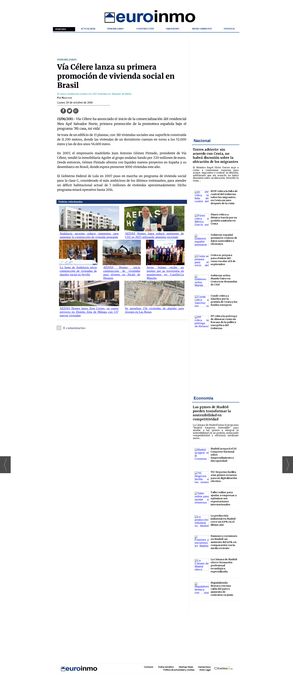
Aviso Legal (205, 669)
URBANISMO (172, 28)
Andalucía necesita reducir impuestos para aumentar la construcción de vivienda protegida (89, 235)
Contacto (148, 666)
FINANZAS (229, 28)
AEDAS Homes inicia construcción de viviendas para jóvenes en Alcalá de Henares (121, 273)
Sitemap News (186, 666)
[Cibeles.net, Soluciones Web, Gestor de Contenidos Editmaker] (223, 668)
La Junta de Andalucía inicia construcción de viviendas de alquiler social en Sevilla (78, 271)
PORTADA (60, 29)
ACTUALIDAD (88, 28)
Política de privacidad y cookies (178, 669)
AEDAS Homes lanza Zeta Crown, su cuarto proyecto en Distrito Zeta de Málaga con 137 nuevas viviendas (89, 312)
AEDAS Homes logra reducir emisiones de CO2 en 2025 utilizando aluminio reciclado (154, 235)
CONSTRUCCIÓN (145, 28)
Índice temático (166, 666)
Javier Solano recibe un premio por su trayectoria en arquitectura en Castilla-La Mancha (165, 273)
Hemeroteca (204, 666)
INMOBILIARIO (115, 28)
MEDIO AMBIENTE (202, 28)
